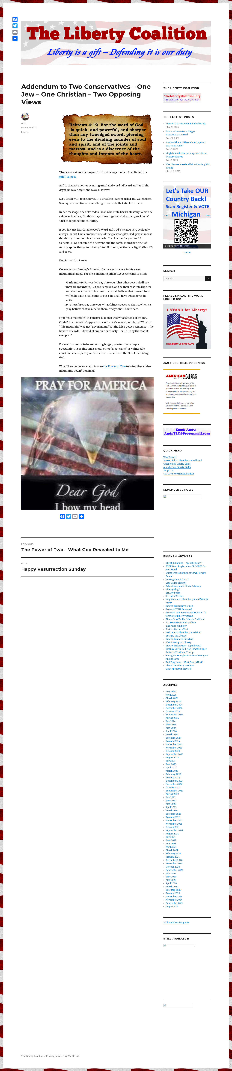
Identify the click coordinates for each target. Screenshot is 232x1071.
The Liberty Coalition (32, 1056)
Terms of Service (175, 596)
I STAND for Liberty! (176, 635)
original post (67, 176)
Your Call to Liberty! (176, 583)
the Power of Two (114, 366)
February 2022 (173, 814)
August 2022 (172, 794)
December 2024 (174, 704)
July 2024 (171, 721)
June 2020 (171, 876)
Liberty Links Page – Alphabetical (183, 645)
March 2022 (172, 810)
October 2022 (173, 787)
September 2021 (174, 830)
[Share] (15, 38)
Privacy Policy (173, 592)
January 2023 (173, 777)
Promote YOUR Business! (179, 609)
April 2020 (171, 883)
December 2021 (174, 820)
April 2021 (171, 847)
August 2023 (172, 757)
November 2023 (174, 747)
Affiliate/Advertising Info (176, 922)
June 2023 (171, 764)
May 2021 (171, 843)
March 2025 (172, 698)
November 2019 (174, 900)
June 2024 (171, 724)
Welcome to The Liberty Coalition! (183, 632)
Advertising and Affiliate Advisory (183, 586)
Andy (24, 123)
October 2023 (173, 751)
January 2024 (173, 741)
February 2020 (173, 890)
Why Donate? (170, 457)
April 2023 (171, 767)
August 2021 (172, 833)
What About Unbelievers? (179, 669)
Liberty (24, 132)
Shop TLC (168, 470)
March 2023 (172, 771)
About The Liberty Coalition (180, 665)
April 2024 (171, 731)
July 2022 (170, 797)
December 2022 (174, 781)
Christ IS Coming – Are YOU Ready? (184, 563)
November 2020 (174, 863)
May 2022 (171, 804)
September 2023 (174, 754)
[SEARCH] (208, 278)
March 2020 (172, 886)
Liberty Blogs (173, 589)
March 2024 (172, 734)
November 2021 (174, 824)
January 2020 (173, 893)
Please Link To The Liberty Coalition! (185, 619)
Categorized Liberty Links (176, 464)
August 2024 (172, 718)
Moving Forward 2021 (177, 579)
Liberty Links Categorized (179, 606)
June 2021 (171, 840)
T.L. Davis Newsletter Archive (181, 622)
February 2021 (173, 853)
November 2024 (174, 708)
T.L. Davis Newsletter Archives (178, 473)
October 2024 (173, 711)
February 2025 (173, 701)
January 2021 (172, 857)
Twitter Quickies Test (177, 629)
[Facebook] (15, 19)
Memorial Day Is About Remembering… (186, 123)
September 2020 (174, 870)
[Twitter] (15, 26)
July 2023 (170, 761)
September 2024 (174, 714)
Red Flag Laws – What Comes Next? (184, 662)
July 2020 (171, 873)
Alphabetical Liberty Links (177, 467)
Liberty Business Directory (179, 639)
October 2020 (173, 866)
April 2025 (171, 695)
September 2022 (174, 790)
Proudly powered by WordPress (62, 1056)
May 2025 (171, 691)
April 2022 (171, 807)
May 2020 (171, 880)
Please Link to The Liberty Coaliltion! (182, 460)
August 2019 (172, 906)
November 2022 (174, 784)
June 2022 (171, 800)
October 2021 (172, 827)
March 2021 (172, 850)
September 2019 (174, 903)
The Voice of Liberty (176, 626)
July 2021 (170, 837)
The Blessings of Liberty (178, 642)
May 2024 (171, 728)
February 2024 (173, 738)
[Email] (15, 32)
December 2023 (174, 744)
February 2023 (173, 774)
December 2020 (174, 860)
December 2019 (174, 896)
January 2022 (173, 817)
